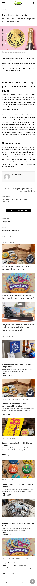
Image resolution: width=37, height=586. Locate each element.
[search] (34, 3)
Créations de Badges (9, 360)
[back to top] (32, 581)
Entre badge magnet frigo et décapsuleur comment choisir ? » (20, 190)
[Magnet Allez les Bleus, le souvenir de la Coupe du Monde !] (18, 349)
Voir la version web (26, 582)
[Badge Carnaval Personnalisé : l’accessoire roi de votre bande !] (18, 283)
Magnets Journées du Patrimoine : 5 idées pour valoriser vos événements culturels (18, 327)
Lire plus (5, 373)
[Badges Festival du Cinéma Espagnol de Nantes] (18, 508)
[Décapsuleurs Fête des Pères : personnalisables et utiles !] (18, 254)
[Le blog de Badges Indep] (18, 3)
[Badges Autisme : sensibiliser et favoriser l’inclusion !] (18, 469)
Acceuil (4, 9)
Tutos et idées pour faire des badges (15, 10)
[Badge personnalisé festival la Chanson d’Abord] (18, 427)
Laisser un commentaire (18, 210)
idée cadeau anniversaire (10, 230)
